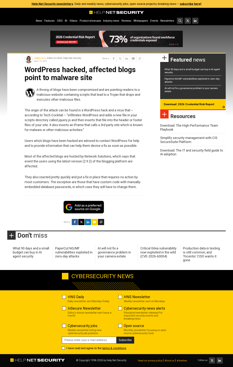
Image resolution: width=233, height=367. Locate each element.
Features (49, 20)
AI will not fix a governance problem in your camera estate (114, 252)
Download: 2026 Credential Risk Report (189, 104)
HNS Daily (76, 297)
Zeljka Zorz (40, 58)
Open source (134, 326)
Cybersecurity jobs (82, 326)
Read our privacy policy (150, 360)
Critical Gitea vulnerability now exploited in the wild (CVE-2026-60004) (158, 252)
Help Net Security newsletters (52, 4)
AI (66, 20)
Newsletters (167, 20)
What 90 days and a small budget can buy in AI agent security (31, 252)
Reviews (126, 20)
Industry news (111, 20)
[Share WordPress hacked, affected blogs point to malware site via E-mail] (133, 58)
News (39, 20)
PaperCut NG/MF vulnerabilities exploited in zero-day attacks (73, 252)
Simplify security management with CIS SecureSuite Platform (188, 140)
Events (154, 20)
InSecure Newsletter (84, 308)
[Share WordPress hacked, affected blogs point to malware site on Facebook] (113, 58)
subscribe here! (190, 4)
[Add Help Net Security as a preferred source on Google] (140, 58)
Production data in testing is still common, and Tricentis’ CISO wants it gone (201, 254)
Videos (73, 20)
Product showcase (90, 20)
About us (169, 360)
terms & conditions (114, 348)
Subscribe (125, 340)
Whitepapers (140, 20)
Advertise (182, 360)
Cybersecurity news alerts (144, 308)
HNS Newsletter (137, 297)
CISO (60, 20)
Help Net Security (117, 360)
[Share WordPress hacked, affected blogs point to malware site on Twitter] (120, 58)
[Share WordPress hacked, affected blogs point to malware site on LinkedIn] (127, 58)
